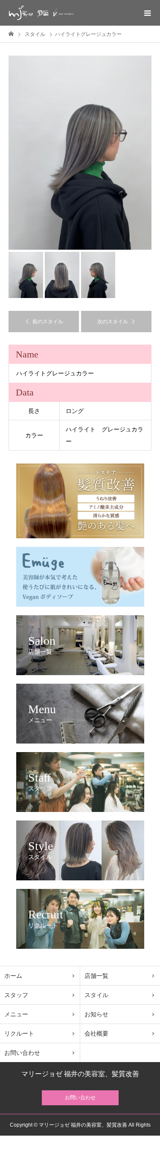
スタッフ (16, 995)
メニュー (16, 1014)
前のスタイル (47, 322)
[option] (80, 153)
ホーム (13, 975)
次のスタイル (112, 322)
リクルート (19, 1033)
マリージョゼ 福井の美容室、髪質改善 (80, 1074)
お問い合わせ (22, 1052)
